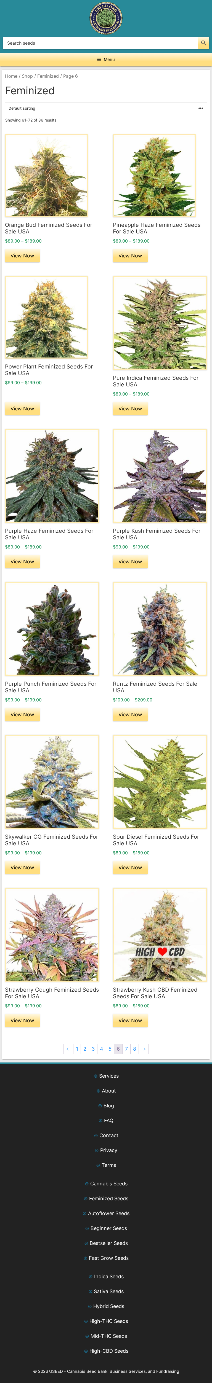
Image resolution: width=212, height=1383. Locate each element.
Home (11, 76)
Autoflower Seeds (108, 1213)
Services (109, 1076)
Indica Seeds (109, 1276)
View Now (22, 256)
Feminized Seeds (108, 1198)
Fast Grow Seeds (109, 1258)
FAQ (108, 1120)
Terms (109, 1165)
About (109, 1091)
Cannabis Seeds (109, 1183)
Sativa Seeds (109, 1291)
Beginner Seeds (109, 1228)
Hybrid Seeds (108, 1306)
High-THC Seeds (108, 1321)
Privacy (108, 1150)
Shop (27, 76)
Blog (109, 1105)
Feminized (48, 76)
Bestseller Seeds (109, 1243)
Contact (108, 1135)
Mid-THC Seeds (109, 1336)
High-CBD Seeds (108, 1351)
